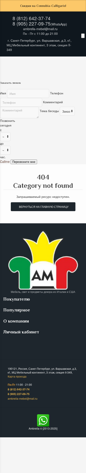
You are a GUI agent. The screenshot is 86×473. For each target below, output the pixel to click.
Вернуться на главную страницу (43, 206)
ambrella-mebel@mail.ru (40, 29)
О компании (16, 321)
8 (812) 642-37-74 (31, 18)
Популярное (17, 310)
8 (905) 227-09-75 (31, 23)
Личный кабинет (21, 332)
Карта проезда (17, 376)
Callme (5, 161)
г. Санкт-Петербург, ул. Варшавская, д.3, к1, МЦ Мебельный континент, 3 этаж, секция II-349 (39, 45)
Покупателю (17, 299)
